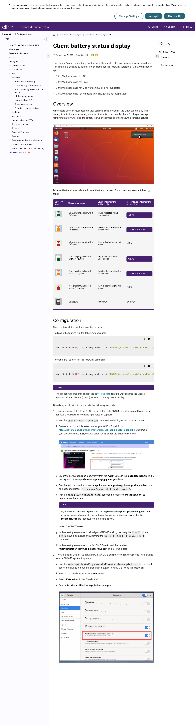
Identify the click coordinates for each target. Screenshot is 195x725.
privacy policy (76, 5)
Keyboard (16, 112)
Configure (13, 61)
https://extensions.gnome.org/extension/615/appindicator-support (96, 430)
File (13, 73)
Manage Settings (129, 16)
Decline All (174, 16)
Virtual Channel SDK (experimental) (28, 148)
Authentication (18, 69)
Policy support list (20, 124)
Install (12, 57)
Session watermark (23, 104)
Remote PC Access (20, 132)
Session (15, 136)
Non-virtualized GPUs (24, 100)
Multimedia (17, 116)
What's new (14, 49)
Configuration (167, 65)
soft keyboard (102, 393)
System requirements (18, 53)
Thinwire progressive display (28, 108)
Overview (165, 57)
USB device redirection (22, 144)
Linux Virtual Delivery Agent (70, 35)
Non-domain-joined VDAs (23, 120)
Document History (17, 152)
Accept (153, 16)
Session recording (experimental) (27, 140)
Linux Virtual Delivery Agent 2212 (24, 45)
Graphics (16, 78)
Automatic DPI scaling (25, 82)
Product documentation (35, 27)
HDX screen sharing (24, 96)
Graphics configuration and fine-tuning (29, 90)
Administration (18, 65)
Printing (15, 128)
